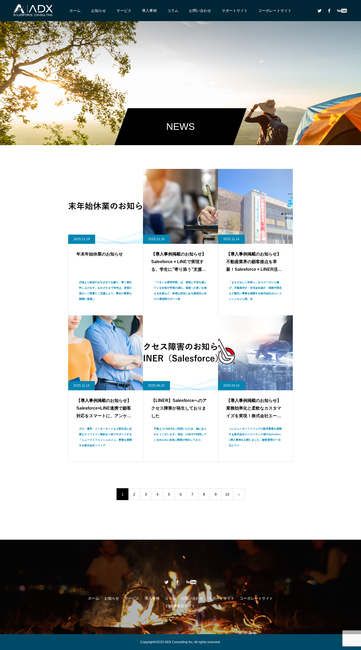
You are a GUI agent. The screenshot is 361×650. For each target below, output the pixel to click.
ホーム (75, 10)
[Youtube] (342, 10)
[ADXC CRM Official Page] (33, 10)
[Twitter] (319, 10)
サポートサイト (235, 10)
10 (227, 494)
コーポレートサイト (274, 10)
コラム (172, 10)
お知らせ (98, 10)
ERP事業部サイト (180, 606)
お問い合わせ (200, 10)
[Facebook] (329, 10)
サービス (124, 10)
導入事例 (149, 10)
